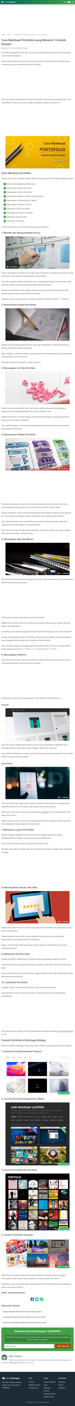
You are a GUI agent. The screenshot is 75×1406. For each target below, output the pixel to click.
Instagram (45, 812)
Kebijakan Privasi (34, 1385)
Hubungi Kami (33, 1388)
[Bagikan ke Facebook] (32, 1299)
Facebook (61, 1382)
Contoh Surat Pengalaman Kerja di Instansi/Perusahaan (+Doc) (25, 1322)
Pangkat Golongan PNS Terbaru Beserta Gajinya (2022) (22, 1312)
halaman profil (29, 1363)
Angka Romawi (49, 1397)
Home (3, 34)
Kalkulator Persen (50, 1394)
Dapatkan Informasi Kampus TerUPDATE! (37, 1331)
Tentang (31, 1382)
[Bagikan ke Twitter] (36, 1299)
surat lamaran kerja (65, 1031)
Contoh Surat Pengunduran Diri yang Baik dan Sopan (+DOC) (24, 1317)
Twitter (60, 1385)
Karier (9, 34)
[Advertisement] (37, 17)
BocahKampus (44, 1402)
